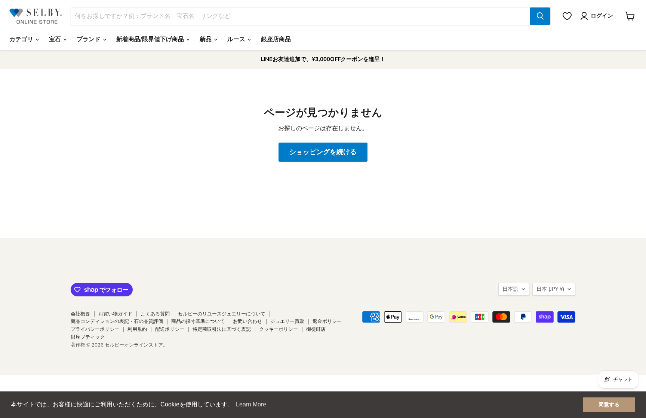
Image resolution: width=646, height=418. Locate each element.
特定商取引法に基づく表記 (222, 329)
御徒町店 (316, 329)
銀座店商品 (276, 39)
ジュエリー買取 (287, 321)
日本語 (510, 289)
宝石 (55, 39)
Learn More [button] (251, 404)
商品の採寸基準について (198, 321)
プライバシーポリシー (95, 329)
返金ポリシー (327, 321)
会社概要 (80, 314)
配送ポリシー (169, 329)
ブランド (89, 39)
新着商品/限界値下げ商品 (150, 39)
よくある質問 (155, 314)
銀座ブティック (88, 337)
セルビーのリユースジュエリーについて (221, 314)
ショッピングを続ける (323, 151)
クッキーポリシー (278, 329)
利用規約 (137, 329)
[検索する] (540, 16)
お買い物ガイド (115, 314)
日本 (550, 289)
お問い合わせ (247, 321)
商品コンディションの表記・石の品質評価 (117, 321)
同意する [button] (609, 405)
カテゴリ (22, 39)
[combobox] (300, 16)
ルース (237, 39)
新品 (206, 39)
